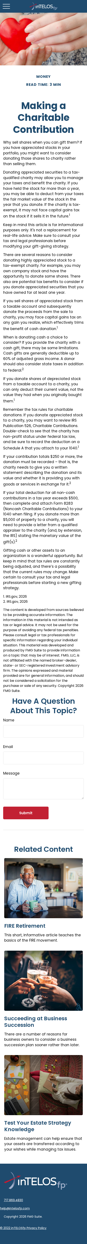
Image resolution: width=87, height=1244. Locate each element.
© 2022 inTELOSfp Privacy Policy (23, 1228)
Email (8, 746)
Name (8, 720)
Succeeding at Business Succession (35, 1022)
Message (11, 773)
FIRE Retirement (24, 926)
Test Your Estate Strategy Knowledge (37, 1126)
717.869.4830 (13, 1200)
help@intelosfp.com (15, 1208)
